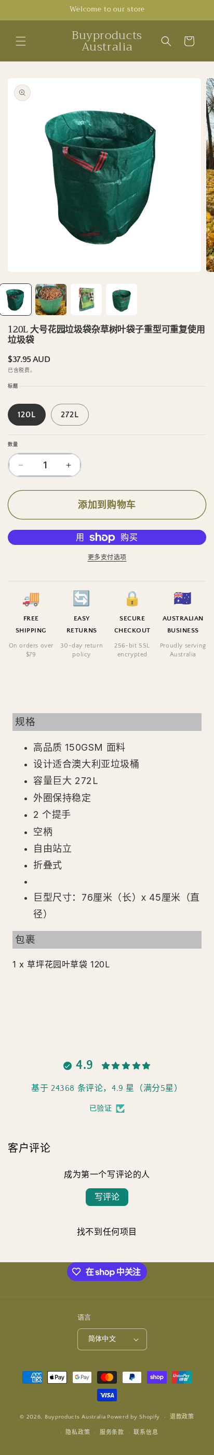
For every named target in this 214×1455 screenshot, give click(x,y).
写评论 (107, 1197)
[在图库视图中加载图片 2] (50, 299)
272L (70, 414)
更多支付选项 (107, 557)
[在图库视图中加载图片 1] (15, 299)
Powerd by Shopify (133, 1417)
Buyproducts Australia (75, 1417)
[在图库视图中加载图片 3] (86, 299)
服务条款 (112, 1432)
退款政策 (182, 1417)
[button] (20, 41)
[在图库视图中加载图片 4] (121, 299)
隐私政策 (77, 1432)
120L (27, 414)
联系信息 (145, 1432)
